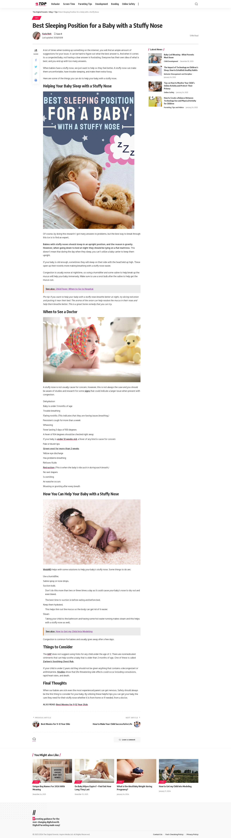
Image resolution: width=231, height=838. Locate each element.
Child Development (171, 61)
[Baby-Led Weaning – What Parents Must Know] (155, 58)
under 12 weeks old (67, 439)
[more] (138, 4)
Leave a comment (128, 740)
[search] (196, 4)
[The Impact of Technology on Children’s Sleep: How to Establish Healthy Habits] (155, 71)
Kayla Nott (46, 33)
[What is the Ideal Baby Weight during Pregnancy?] (136, 771)
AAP (49, 654)
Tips (36, 18)
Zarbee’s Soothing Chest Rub (58, 661)
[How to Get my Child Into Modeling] (178, 771)
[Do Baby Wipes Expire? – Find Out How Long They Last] (94, 771)
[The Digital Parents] (40, 4)
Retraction (48, 467)
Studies (61, 672)
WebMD (47, 569)
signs (87, 391)
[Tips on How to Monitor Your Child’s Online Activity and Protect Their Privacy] (155, 87)
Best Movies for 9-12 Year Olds (72, 704)
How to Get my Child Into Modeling (175, 786)
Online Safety (169, 92)
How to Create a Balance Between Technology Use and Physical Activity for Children (180, 101)
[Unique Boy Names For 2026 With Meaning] (52, 771)
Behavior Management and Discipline (178, 74)
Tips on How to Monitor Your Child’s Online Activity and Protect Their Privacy (179, 86)
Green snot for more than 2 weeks (61, 448)
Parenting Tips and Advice (174, 107)
